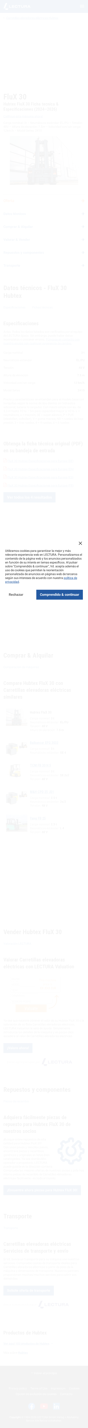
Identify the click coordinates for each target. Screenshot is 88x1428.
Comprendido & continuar (59, 595)
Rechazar (16, 595)
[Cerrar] (80, 543)
